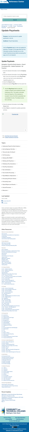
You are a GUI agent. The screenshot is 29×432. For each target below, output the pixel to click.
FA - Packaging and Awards (7, 325)
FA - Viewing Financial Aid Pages (8, 317)
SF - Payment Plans (5, 372)
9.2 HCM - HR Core (5, 346)
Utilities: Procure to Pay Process (8, 400)
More (3, 401)
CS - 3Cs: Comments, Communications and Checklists (12, 276)
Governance (4, 254)
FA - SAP (3, 326)
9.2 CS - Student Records (6, 282)
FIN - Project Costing (5, 303)
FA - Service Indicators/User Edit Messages (9, 327)
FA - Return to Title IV (5, 332)
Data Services (4, 253)
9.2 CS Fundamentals (6, 279)
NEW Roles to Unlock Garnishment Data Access (12, 394)
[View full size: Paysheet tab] (14, 122)
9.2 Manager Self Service (6, 359)
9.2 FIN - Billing (4, 294)
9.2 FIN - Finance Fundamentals (7, 288)
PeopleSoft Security (5, 260)
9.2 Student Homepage (6, 361)
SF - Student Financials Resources (8, 380)
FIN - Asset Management (6, 293)
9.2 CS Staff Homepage (6, 363)
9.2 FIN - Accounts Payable (7, 290)
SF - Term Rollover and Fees (7, 376)
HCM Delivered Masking (7, 398)
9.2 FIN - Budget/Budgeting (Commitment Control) (11, 295)
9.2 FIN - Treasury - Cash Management (9, 307)
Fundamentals (4, 236)
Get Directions (20, 419)
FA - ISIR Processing (5, 318)
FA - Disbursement (5, 328)
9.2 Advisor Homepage (6, 362)
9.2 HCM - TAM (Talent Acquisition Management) (10, 349)
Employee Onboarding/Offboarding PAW (9, 245)
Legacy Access (4, 257)
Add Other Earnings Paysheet (11, 136)
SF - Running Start (5, 375)
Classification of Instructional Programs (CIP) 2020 (12, 397)
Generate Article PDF (7, 200)
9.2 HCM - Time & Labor (6, 350)
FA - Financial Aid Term (6, 321)
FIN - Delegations (5, 298)
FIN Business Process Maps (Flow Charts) (9, 310)
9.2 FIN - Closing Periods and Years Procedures (10, 309)
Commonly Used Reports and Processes (9, 252)
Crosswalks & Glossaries (6, 237)
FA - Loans (4, 331)
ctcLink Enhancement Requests (7, 255)
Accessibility (8, 419)
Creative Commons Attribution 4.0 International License (16, 429)
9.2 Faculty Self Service (6, 356)
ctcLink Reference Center (7, 24)
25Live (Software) (5, 249)
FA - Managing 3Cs (5, 320)
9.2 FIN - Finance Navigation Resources (9, 289)
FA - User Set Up (5, 315)
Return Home (4, 9)
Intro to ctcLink (4, 233)
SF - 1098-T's (4, 367)
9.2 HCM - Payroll (12, 26)
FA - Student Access (5, 316)
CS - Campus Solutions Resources (8, 284)
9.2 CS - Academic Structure (7, 268)
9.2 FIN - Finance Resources (7, 308)
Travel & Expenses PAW (6, 244)
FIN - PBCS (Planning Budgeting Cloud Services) (11, 305)
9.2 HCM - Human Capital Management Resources (11, 351)
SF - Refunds (4, 374)
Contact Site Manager (14, 421)
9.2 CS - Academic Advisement (7, 270)
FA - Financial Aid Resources (7, 337)
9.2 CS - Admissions (5, 271)
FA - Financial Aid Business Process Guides (10, 336)
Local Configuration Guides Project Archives (10, 385)
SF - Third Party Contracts (6, 377)
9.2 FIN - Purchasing (5, 304)
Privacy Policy (7, 417)
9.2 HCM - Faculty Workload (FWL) (8, 344)
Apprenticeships (5, 272)
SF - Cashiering (4, 369)
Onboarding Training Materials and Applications (10, 235)
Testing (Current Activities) (6, 263)
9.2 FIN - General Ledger (6, 300)
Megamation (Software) (6, 258)
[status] (14, 38)
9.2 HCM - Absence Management (8, 341)
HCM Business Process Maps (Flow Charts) (10, 345)
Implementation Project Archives (7, 384)
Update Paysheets (8, 61)
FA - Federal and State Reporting (8, 333)
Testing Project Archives (6, 387)
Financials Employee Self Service (8, 357)
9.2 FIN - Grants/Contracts (6, 302)
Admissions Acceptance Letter (8, 395)
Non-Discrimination (20, 417)
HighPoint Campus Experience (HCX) (8, 281)
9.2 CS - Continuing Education (7, 277)
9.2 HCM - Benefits (5, 343)
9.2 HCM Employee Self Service (7, 358)
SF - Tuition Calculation (6, 379)
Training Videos (4, 264)
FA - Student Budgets (5, 322)
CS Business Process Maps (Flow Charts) (9, 273)
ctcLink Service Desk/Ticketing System (9, 238)
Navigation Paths (5, 259)
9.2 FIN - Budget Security (6, 296)
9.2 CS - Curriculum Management (8, 280)
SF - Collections (4, 370)
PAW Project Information (6, 242)
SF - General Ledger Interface (7, 371)
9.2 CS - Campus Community (7, 275)
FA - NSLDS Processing (6, 323)
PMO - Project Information (6, 262)
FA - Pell (3, 330)
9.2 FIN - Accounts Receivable (7, 291)
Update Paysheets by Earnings (11, 137)
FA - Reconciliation (5, 335)
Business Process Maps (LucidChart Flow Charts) (11, 250)
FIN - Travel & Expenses (6, 299)
